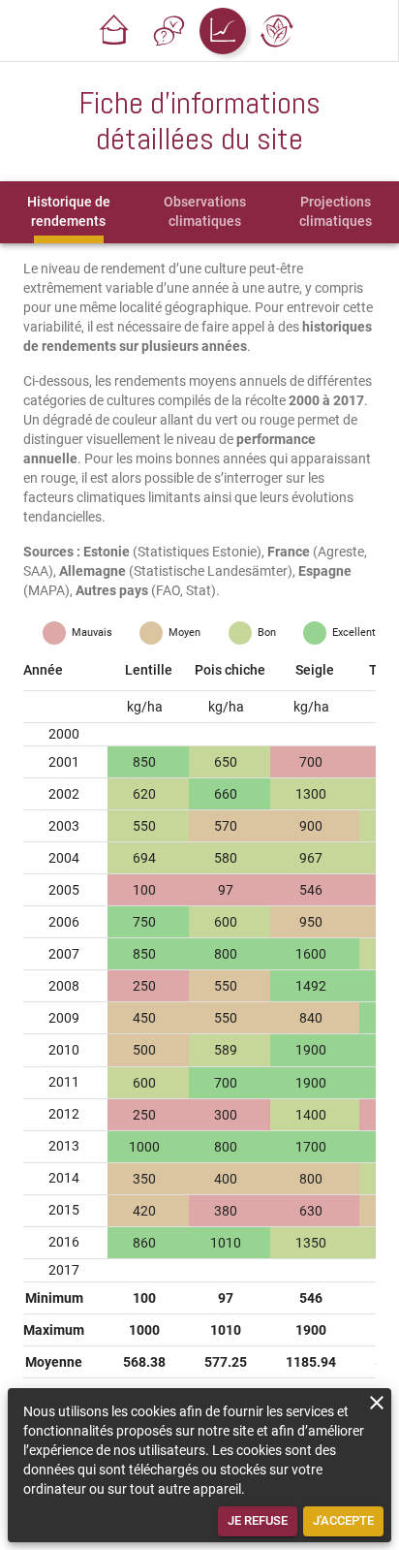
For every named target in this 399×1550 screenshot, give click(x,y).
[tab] (69, 212)
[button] (114, 31)
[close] (376, 1402)
